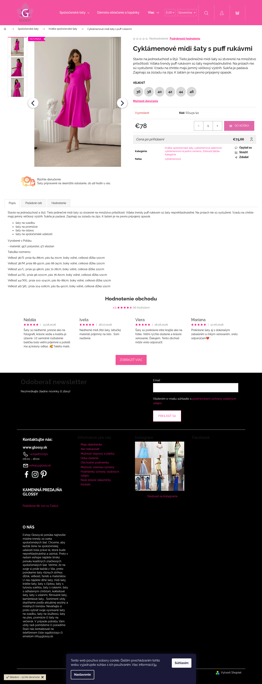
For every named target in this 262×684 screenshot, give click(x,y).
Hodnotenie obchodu (131, 299)
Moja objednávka (91, 444)
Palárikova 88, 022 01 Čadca (40, 505)
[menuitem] (74, 12)
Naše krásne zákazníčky (96, 480)
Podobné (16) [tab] (33, 203)
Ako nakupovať (90, 449)
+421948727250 (38, 453)
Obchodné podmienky (95, 462)
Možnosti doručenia (145, 101)
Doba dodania (90, 458)
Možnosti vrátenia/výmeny (97, 467)
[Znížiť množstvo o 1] (198, 126)
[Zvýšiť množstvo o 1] (217, 126)
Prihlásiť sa (167, 416)
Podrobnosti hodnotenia (185, 38)
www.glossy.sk (35, 447)
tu (155, 665)
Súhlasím (182, 663)
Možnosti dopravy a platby (98, 453)
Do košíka (242, 125)
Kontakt (85, 484)
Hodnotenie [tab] (59, 203)
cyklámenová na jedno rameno (183, 151)
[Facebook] (26, 474)
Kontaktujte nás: (38, 439)
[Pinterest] (44, 474)
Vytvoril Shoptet (231, 672)
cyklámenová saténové (208, 147)
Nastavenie (82, 674)
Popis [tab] (12, 203)
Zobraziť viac (131, 360)
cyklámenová (173, 158)
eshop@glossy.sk (40, 465)
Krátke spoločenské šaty (179, 147)
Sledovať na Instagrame (162, 496)
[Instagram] (35, 474)
